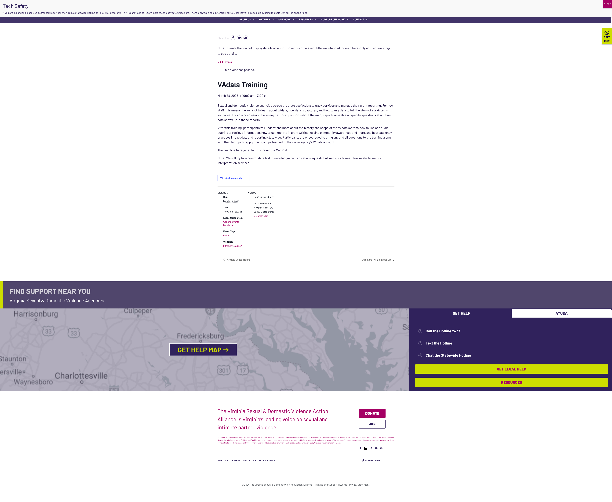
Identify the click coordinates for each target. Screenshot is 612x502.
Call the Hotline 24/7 (443, 331)
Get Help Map (200, 350)
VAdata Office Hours (238, 259)
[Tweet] (239, 37)
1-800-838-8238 (106, 12)
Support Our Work (333, 19)
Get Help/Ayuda (267, 460)
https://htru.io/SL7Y (233, 245)
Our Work (284, 19)
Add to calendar (234, 178)
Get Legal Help (511, 369)
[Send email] (245, 37)
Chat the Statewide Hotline (448, 355)
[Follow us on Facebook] (360, 448)
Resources (306, 19)
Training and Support (325, 484)
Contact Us (360, 19)
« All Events (225, 62)
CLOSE (607, 4)
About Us (245, 19)
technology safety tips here (174, 12)
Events (343, 484)
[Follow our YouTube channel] (376, 448)
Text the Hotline (439, 343)
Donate (372, 413)
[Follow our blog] (371, 448)
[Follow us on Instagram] (381, 448)
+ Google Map (261, 215)
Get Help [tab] (461, 313)
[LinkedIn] (365, 448)
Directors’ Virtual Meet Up (376, 259)
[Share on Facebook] (233, 37)
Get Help (264, 19)
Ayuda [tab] (561, 313)
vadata (226, 235)
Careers (235, 460)
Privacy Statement (359, 484)
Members (228, 225)
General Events (231, 221)
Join (372, 424)
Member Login (372, 460)
